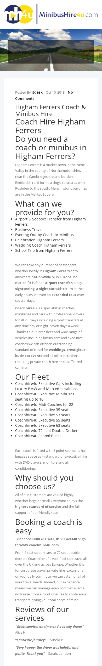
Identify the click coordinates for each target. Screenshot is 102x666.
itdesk (37, 92)
